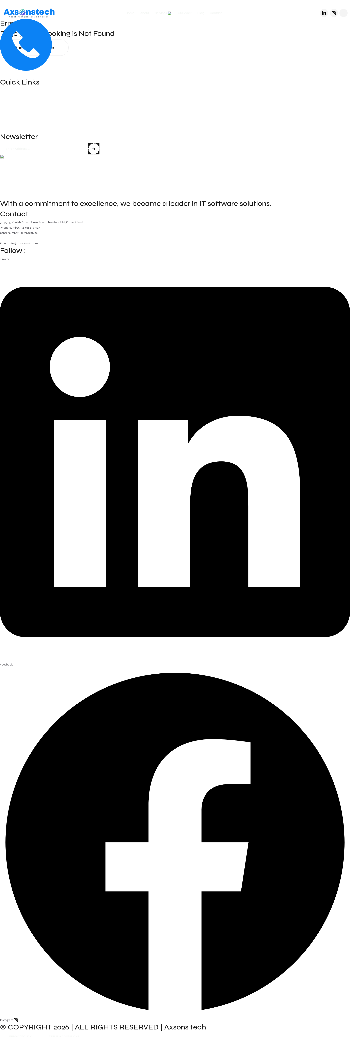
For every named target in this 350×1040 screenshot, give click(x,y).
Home (130, 13)
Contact (216, 13)
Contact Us (10, 129)
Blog (200, 13)
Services (161, 13)
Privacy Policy (20, 1036)
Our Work (185, 13)
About (144, 13)
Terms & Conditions (64, 1036)
